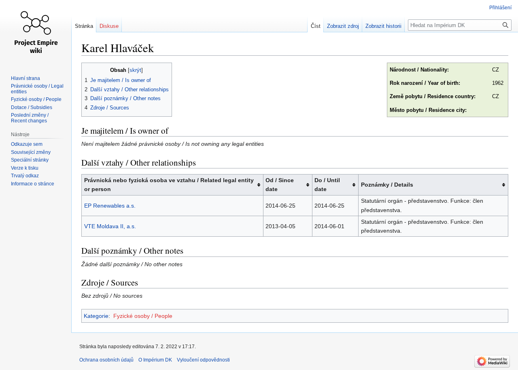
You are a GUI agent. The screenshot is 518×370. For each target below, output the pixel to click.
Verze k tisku (24, 168)
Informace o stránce (32, 184)
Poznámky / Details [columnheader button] (387, 184)
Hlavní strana (25, 78)
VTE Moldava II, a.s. (110, 226)
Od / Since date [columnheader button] (279, 184)
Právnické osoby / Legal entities (37, 89)
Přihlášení (500, 8)
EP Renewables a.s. (110, 205)
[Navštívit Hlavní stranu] (35, 32)
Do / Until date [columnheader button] (327, 184)
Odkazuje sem (26, 144)
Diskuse (109, 26)
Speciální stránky (30, 160)
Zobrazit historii (383, 26)
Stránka (84, 26)
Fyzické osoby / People (142, 316)
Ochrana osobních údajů (106, 360)
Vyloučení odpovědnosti (203, 360)
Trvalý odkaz (25, 176)
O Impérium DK (155, 360)
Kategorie (96, 316)
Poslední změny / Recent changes (30, 118)
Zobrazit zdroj (343, 26)
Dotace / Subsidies (31, 107)
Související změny (31, 152)
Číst (316, 26)
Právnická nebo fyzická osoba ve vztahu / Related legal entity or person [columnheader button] (169, 184)
